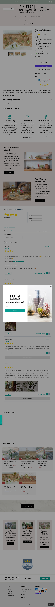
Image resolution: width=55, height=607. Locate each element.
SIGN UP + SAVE (1, 420)
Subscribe (15, 310)
